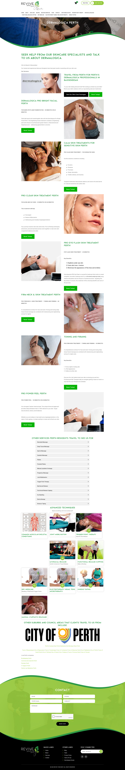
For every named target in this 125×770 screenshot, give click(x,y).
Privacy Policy (68, 755)
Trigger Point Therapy (77, 12)
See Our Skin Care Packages (76, 94)
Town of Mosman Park (74, 650)
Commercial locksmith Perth (29, 660)
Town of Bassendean (28, 650)
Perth (46, 646)
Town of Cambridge (50, 650)
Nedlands (63, 646)
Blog (65, 750)
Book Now (85, 3)
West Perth (77, 646)
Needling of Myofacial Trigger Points (32, 591)
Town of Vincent (85, 652)
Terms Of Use (67, 757)
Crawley (51, 646)
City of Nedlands (85, 650)
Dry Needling (41, 14)
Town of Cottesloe (62, 650)
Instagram (86, 756)
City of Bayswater (39, 650)
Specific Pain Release (82, 536)
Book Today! (95, 94)
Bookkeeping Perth (26, 658)
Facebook (82, 756)
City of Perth (94, 650)
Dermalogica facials (69, 760)
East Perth (57, 646)
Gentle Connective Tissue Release (59, 564)
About (26, 12)
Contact (57, 12)
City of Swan (54, 652)
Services (47, 755)
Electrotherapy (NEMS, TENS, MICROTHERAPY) (56, 14)
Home (22, 12)
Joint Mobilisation (66, 12)
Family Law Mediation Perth (28, 668)
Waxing (38, 12)
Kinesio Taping (72, 14)
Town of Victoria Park (74, 652)
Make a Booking (82, 564)
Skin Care (32, 12)
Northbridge (70, 646)
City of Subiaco (63, 652)
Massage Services (45, 12)
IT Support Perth (25, 665)
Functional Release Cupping (29, 14)
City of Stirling (46, 652)
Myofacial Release (89, 12)
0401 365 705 (98, 3)
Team (52, 12)
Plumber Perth (25, 663)
